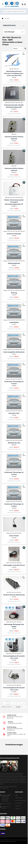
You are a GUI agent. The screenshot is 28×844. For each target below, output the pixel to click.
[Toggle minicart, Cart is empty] (25, 4)
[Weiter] (23, 703)
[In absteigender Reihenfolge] (25, 48)
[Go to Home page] (12, 4)
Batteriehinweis (19, 803)
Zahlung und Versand (20, 800)
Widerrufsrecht (19, 798)
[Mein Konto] (22, 4)
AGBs (16, 795)
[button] (14, 25)
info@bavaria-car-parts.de (6, 807)
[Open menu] (3, 4)
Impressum (18, 808)
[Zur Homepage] (2, 18)
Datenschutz (18, 806)
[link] (4, 703)
